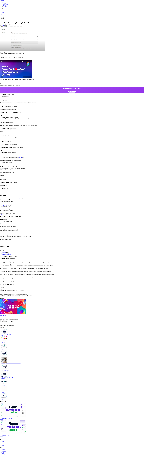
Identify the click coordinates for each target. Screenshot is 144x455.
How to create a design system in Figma (6, 254)
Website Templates (4, 450)
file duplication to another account (5, 214)
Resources (3, 2)
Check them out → (72, 91)
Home (2, 440)
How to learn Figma (4, 252)
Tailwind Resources (5, 4)
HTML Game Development (6, 11)
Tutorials (3, 12)
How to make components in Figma (6, 253)
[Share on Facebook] (2, 25)
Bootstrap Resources (5, 3)
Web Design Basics (5, 9)
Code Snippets (3, 449)
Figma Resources (5, 6)
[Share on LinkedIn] (3, 25)
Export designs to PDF (4, 205)
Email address (1, 321)
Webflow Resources (5, 5)
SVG (5, 10)
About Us (3, 13)
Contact (2, 14)
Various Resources (5, 7)
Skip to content (2, 0)
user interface (20, 157)
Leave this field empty (2, 320)
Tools (3, 8)
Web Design (3, 17)
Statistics (3, 453)
